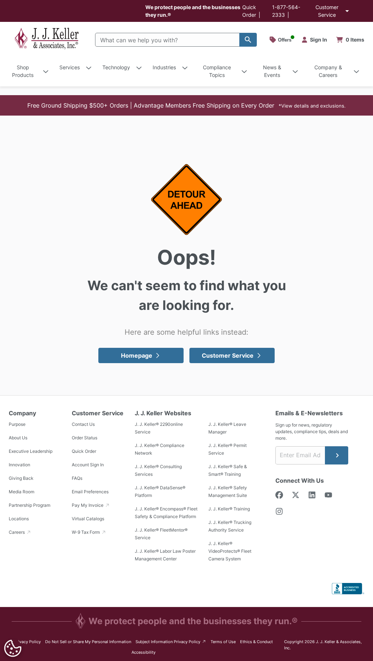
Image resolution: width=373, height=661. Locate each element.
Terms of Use (223, 641)
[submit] (336, 455)
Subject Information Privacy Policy (171, 641)
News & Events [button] (272, 71)
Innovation (19, 465)
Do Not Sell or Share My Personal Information (88, 641)
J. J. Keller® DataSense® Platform (160, 491)
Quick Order (84, 451)
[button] (186, 105)
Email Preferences (90, 492)
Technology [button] (116, 67)
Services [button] (69, 67)
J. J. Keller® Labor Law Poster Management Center (165, 555)
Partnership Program (29, 505)
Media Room (21, 492)
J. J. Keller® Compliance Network (159, 449)
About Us (18, 438)
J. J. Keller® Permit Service (227, 449)
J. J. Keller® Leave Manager (227, 428)
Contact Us (83, 424)
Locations (19, 519)
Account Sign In (88, 465)
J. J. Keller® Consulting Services (158, 470)
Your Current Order (350, 39)
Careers (17, 532)
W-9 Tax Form (86, 532)
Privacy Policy (27, 641)
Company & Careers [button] (328, 71)
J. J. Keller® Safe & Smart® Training (227, 470)
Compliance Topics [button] (217, 71)
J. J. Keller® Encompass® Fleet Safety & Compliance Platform (166, 513)
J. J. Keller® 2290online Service (159, 428)
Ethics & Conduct (256, 641)
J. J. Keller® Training (229, 509)
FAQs (77, 478)
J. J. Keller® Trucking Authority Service (229, 526)
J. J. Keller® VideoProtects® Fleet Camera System (229, 551)
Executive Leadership (30, 451)
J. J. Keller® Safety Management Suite (227, 491)
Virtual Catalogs (88, 519)
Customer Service (326, 11)
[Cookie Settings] (13, 648)
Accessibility (143, 652)
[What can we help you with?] (248, 40)
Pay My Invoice (88, 505)
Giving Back (21, 478)
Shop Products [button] (23, 71)
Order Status (84, 438)
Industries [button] (164, 67)
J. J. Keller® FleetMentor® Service (161, 534)
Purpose (17, 424)
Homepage (136, 355)
